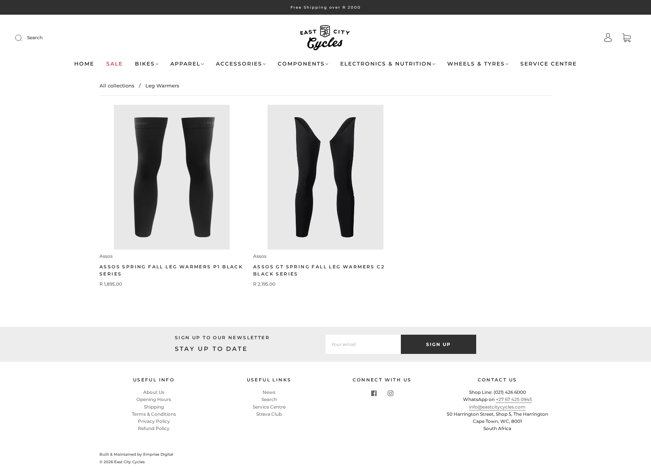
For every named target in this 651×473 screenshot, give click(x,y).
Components (301, 64)
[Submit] (23, 37)
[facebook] (373, 393)
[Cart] (626, 39)
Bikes (145, 64)
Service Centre (548, 64)
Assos (106, 256)
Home (84, 64)
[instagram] (390, 393)
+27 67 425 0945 (514, 399)
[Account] (608, 38)
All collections (116, 86)
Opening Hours (153, 399)
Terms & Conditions (154, 414)
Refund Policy (154, 428)
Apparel (185, 64)
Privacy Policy (154, 421)
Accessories (239, 64)
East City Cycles (129, 461)
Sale (114, 64)
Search (35, 37)
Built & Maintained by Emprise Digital (136, 454)
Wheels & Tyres (476, 64)
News (269, 392)
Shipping (154, 407)
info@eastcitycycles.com (497, 407)
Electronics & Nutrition (386, 64)
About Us (153, 392)
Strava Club (269, 414)
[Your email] (363, 344)
